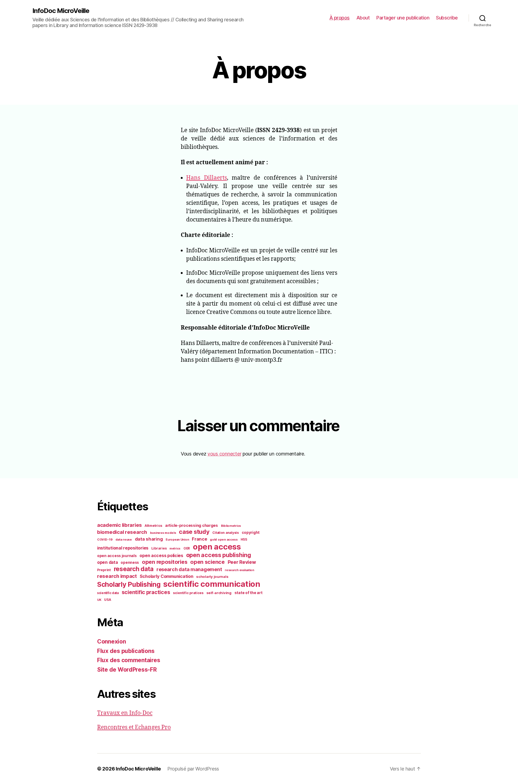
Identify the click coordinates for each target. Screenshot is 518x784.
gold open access (224, 539)
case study (194, 531)
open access (217, 546)
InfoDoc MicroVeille (60, 11)
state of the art (248, 593)
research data (134, 568)
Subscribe (447, 18)
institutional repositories (122, 548)
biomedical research (122, 532)
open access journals (117, 556)
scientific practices (146, 592)
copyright (251, 532)
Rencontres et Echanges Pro (134, 727)
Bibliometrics (231, 526)
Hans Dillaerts (206, 178)
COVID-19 (105, 539)
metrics (174, 548)
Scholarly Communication (166, 576)
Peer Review (242, 562)
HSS (244, 539)
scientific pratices (188, 593)
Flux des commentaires (128, 660)
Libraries (159, 548)
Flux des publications (125, 651)
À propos (339, 18)
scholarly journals (212, 576)
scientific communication (211, 584)
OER (186, 548)
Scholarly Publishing (129, 584)
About (363, 18)
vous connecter (224, 454)
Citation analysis (225, 533)
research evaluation (239, 570)
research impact (117, 576)
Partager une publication (402, 18)
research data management (189, 569)
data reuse (123, 539)
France (199, 539)
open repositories (164, 562)
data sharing (149, 539)
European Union (177, 539)
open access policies (161, 555)
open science (207, 562)
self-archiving (218, 593)
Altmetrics (153, 526)
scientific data (108, 593)
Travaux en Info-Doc (124, 713)
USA (107, 600)
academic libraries (119, 525)
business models (163, 533)
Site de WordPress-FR (127, 669)
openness (130, 562)
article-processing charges (191, 525)
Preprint (104, 570)
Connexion (111, 641)
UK (99, 600)
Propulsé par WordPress (193, 769)
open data (107, 562)
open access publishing (218, 554)
